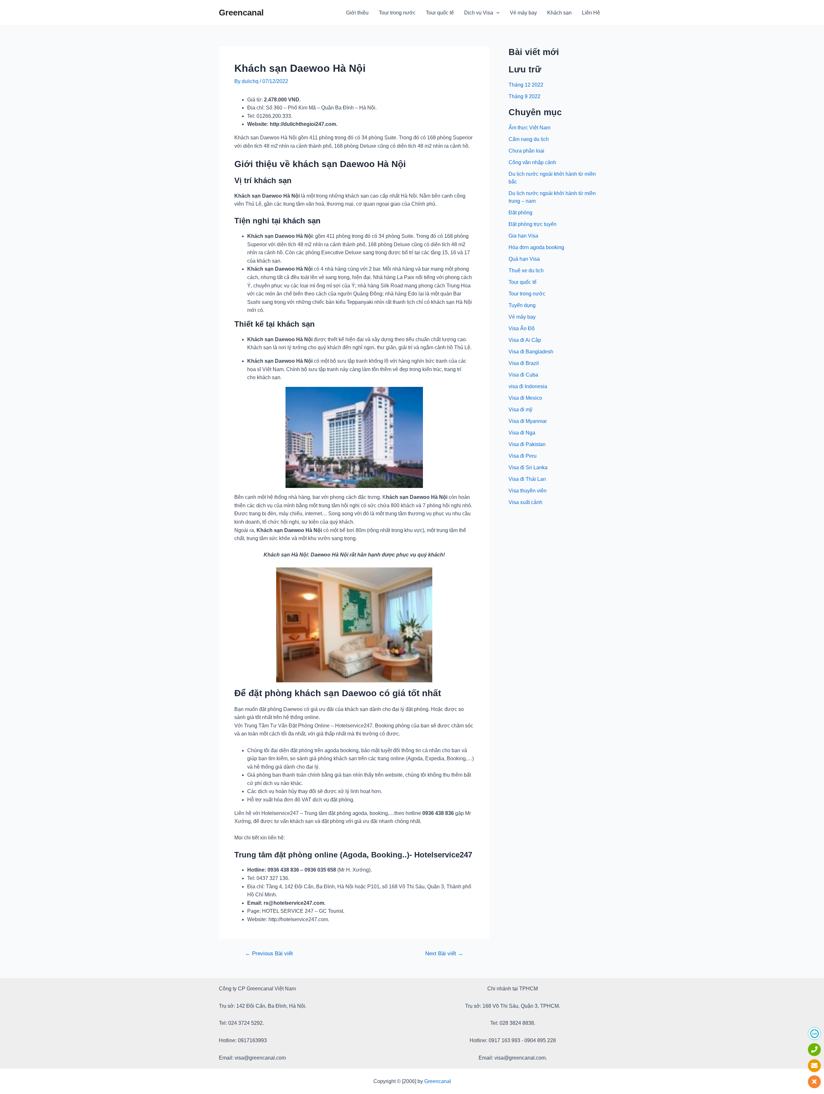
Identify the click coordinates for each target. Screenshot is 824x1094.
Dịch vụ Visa (478, 12)
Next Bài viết (444, 953)
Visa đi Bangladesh (531, 351)
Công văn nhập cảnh (532, 162)
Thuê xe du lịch (526, 270)
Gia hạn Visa (523, 235)
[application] (496, 13)
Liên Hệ (591, 12)
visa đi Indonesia (528, 386)
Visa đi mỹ (520, 409)
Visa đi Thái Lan (527, 479)
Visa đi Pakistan (527, 444)
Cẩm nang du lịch (529, 139)
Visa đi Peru (523, 456)
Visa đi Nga (522, 432)
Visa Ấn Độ (522, 328)
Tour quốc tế (440, 12)
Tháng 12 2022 (526, 85)
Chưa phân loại (526, 151)
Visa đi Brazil (524, 363)
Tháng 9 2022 (524, 96)
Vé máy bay (523, 12)
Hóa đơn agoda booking (536, 247)
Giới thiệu (357, 12)
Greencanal (241, 12)
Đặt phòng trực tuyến (533, 224)
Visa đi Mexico (525, 398)
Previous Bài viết (269, 953)
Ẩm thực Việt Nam (529, 127)
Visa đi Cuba (523, 375)
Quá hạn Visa (524, 259)
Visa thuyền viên (528, 490)
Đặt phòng (520, 212)
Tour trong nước (397, 12)
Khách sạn (559, 12)
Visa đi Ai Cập (525, 340)
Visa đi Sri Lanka (528, 467)
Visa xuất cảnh (525, 502)
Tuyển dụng (522, 305)
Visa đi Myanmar (528, 421)
